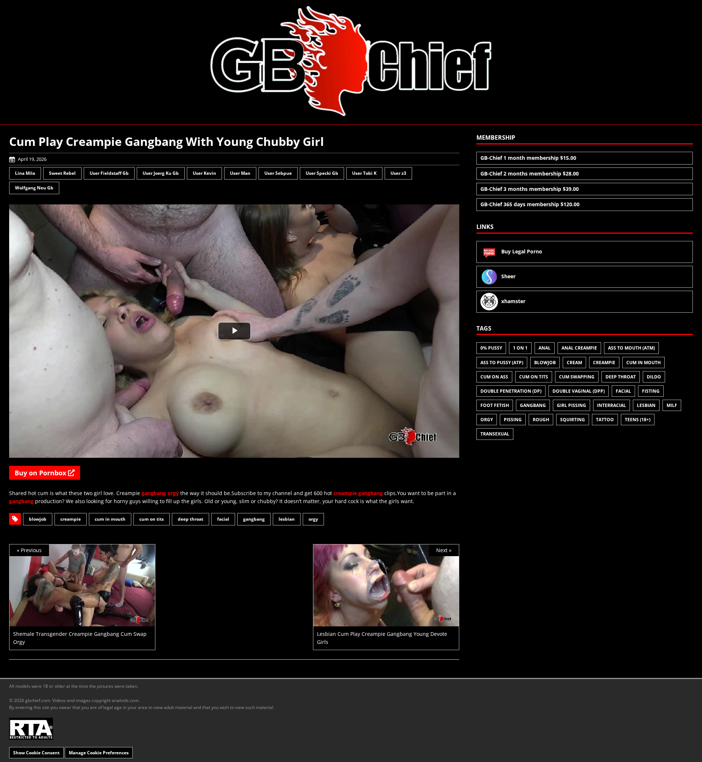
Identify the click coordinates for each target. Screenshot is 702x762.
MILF (672, 405)
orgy (173, 493)
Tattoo (605, 419)
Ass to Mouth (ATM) (631, 348)
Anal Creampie (579, 348)
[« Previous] (82, 621)
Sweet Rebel (62, 173)
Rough (541, 419)
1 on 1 (520, 348)
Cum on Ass (494, 377)
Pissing (513, 419)
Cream (574, 362)
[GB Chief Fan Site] (351, 62)
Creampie (70, 519)
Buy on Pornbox (41, 472)
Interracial (611, 405)
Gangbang (254, 519)
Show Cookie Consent (36, 753)
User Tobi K (364, 173)
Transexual (494, 434)
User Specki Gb (322, 173)
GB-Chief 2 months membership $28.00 (529, 173)
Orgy (313, 519)
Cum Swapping (577, 377)
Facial (223, 519)
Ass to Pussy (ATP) (501, 362)
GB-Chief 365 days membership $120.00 (530, 204)
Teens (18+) (637, 419)
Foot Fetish (494, 405)
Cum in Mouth (110, 519)
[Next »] (386, 621)
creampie (345, 493)
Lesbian (287, 519)
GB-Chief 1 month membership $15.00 (528, 157)
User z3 (398, 173)
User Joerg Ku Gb (161, 173)
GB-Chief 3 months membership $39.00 (529, 188)
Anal (545, 348)
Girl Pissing (571, 405)
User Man (240, 173)
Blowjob (37, 519)
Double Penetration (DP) (510, 391)
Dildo (654, 377)
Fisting (651, 391)
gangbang (153, 493)
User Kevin (204, 173)
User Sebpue (278, 173)
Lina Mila (25, 173)
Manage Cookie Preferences (99, 753)
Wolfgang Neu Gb (34, 188)
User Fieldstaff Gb (109, 173)
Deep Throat (190, 519)
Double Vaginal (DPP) (578, 391)
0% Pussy (491, 348)
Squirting (572, 419)
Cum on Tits (151, 519)
